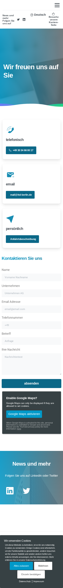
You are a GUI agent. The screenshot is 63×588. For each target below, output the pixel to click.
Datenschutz (25, 581)
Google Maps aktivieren (24, 414)
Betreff (6, 333)
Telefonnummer (12, 317)
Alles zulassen (21, 565)
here (19, 429)
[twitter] (18, 19)
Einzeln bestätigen (31, 574)
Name (6, 270)
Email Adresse (11, 301)
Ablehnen (43, 565)
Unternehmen (11, 286)
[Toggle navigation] (57, 5)
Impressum (38, 581)
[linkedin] (24, 19)
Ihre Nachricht (11, 349)
